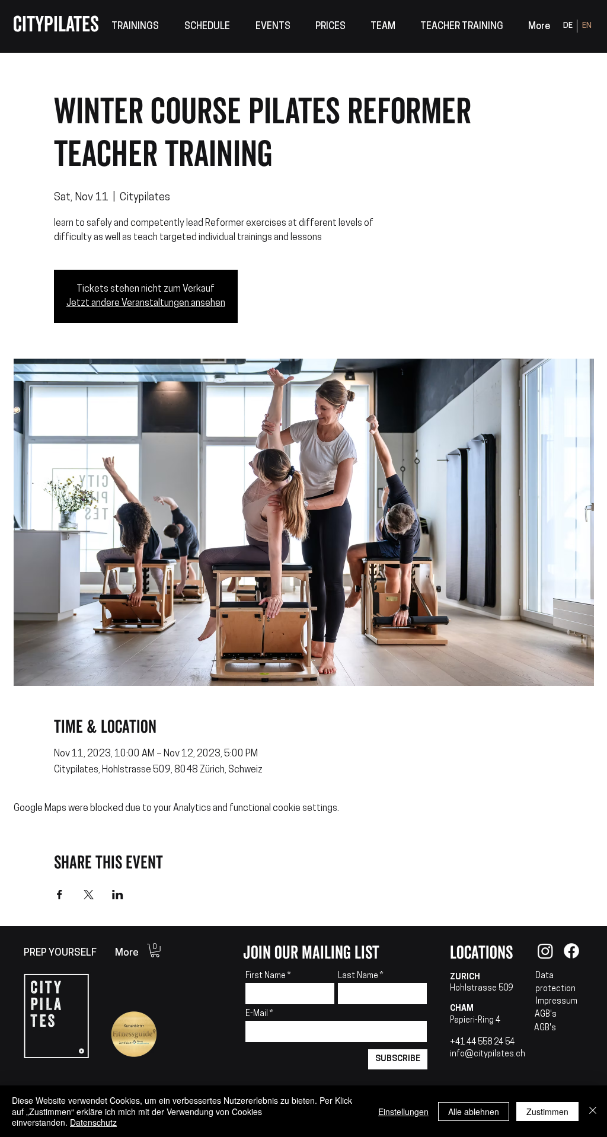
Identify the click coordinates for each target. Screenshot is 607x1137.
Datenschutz (93, 1122)
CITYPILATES (56, 25)
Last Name (358, 976)
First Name (265, 976)
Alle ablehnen (473, 1111)
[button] (134, 27)
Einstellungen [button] (403, 1111)
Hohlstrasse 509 (481, 988)
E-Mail (257, 1014)
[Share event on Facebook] (59, 894)
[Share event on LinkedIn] (117, 894)
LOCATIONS (481, 952)
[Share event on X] (88, 894)
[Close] (593, 1111)
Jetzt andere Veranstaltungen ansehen (145, 303)
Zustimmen (547, 1111)
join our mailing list (311, 952)
